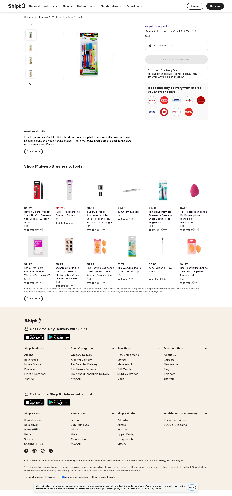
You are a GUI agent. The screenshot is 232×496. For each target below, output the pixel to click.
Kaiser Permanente (176, 420)
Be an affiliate (33, 429)
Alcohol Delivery (81, 359)
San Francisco (80, 425)
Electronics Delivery (83, 369)
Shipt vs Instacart (129, 374)
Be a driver (31, 425)
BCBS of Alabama (175, 425)
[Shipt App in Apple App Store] (34, 337)
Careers (169, 359)
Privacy (51, 477)
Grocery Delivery (81, 355)
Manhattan (78, 439)
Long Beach (125, 439)
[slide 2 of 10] (31, 48)
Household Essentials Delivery (90, 374)
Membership (125, 364)
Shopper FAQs (33, 444)
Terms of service (33, 477)
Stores (121, 359)
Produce (29, 369)
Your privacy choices (76, 477)
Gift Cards (124, 369)
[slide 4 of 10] (31, 73)
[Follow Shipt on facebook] (26, 451)
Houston (76, 434)
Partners (169, 374)
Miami (74, 429)
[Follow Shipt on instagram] (34, 451)
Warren (122, 429)
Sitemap (169, 378)
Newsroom (171, 364)
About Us (170, 355)
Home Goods (32, 364)
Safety (28, 439)
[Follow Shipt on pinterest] (43, 451)
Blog (167, 369)
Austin (75, 420)
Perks (27, 434)
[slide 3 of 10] (31, 60)
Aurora (121, 425)
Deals (121, 378)
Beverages (31, 359)
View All (29, 378)
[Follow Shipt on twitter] (51, 451)
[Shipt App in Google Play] (58, 337)
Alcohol (29, 355)
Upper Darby (125, 434)
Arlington (123, 420)
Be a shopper (33, 420)
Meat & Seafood (35, 374)
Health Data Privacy (103, 477)
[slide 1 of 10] (31, 35)
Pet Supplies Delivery (84, 364)
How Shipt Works (128, 355)
